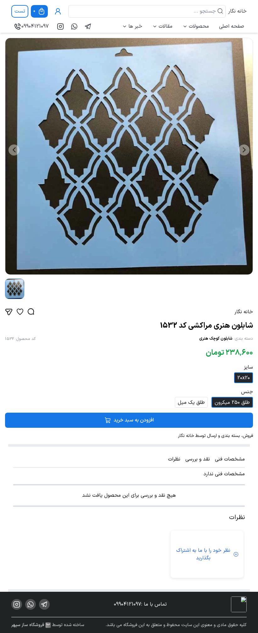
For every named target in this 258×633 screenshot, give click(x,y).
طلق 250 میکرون (232, 402)
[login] (57, 11)
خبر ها (135, 26)
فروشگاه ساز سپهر (27, 625)
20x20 (243, 378)
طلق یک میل (191, 402)
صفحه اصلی (231, 26)
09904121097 (35, 26)
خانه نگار (237, 11)
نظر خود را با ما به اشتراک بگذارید (203, 554)
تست (19, 11)
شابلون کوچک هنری (216, 339)
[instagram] (60, 26)
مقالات (165, 26)
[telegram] (88, 26)
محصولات (199, 26)
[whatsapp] (74, 26)
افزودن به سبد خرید (134, 420)
